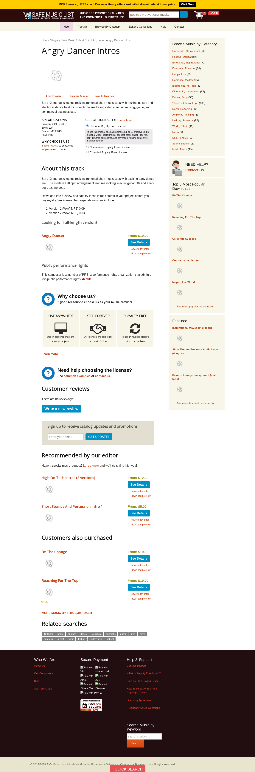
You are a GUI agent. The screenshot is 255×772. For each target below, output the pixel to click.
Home (45, 40)
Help (163, 26)
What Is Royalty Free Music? (144, 673)
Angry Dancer (53, 235)
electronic (96, 634)
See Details (138, 242)
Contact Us (194, 170)
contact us (102, 376)
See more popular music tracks (195, 306)
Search (135, 743)
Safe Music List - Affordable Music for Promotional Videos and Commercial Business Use (99, 764)
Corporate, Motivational (186, 50)
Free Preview (53, 96)
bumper (72, 634)
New (66, 26)
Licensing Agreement (139, 700)
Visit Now (187, 4)
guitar (123, 634)
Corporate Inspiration (186, 260)
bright (60, 634)
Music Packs (179, 149)
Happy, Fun (179, 74)
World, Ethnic (180, 126)
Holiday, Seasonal (182, 120)
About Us (39, 665)
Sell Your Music (43, 688)
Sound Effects (180, 143)
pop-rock (48, 639)
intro (133, 634)
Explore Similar (79, 96)
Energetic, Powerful (183, 68)
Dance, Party (180, 97)
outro (142, 634)
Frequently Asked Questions (143, 707)
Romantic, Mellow (182, 79)
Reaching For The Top (60, 580)
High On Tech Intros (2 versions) (68, 477)
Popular (82, 26)
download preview (140, 253)
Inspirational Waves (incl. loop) (192, 327)
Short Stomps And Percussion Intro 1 (72, 506)
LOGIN (214, 13)
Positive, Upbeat (182, 56)
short (71, 639)
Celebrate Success (184, 238)
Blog (36, 680)
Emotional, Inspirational (186, 62)
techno (81, 639)
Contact (179, 26)
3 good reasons (50, 145)
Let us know (91, 465)
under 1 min (96, 639)
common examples (77, 376)
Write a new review (61, 409)
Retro (175, 131)
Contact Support (136, 665)
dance (83, 634)
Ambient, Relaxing (183, 114)
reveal (60, 639)
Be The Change (54, 551)
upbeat (110, 639)
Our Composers (43, 673)
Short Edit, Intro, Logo (90, 40)
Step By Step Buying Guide (143, 680)
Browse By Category (108, 26)
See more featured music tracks (195, 403)
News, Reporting (182, 108)
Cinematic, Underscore (185, 91)
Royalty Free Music (63, 40)
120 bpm (48, 634)
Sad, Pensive (180, 137)
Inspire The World (183, 282)
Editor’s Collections (140, 26)
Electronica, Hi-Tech (184, 85)
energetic (111, 634)
